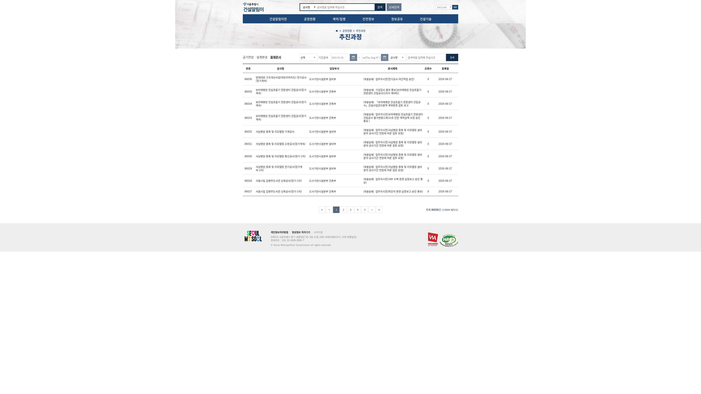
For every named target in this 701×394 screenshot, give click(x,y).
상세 (394, 7)
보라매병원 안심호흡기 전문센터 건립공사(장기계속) (281, 91)
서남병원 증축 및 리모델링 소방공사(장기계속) (281, 144)
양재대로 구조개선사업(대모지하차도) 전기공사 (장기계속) (281, 79)
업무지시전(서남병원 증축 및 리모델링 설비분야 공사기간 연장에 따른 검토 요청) (392, 131)
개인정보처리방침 (279, 232)
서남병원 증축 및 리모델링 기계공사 (275, 131)
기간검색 (323, 57)
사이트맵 (318, 232)
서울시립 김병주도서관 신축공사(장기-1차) (279, 180)
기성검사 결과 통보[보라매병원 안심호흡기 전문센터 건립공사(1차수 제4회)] (392, 91)
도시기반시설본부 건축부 (322, 91)
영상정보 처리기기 (301, 232)
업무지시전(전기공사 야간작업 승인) (388, 79)
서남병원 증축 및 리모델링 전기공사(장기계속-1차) (279, 168)
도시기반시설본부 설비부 (322, 79)
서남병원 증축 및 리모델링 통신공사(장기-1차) (281, 156)
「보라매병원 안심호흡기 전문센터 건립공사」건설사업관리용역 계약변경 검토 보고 (392, 103)
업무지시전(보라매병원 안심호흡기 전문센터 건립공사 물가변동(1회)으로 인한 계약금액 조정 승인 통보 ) (393, 117)
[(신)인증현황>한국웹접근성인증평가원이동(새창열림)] (449, 235)
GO (455, 7)
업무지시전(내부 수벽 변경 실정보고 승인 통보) (393, 180)
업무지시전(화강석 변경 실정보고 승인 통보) (393, 191)
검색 (379, 7)
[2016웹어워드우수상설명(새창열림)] (433, 233)
